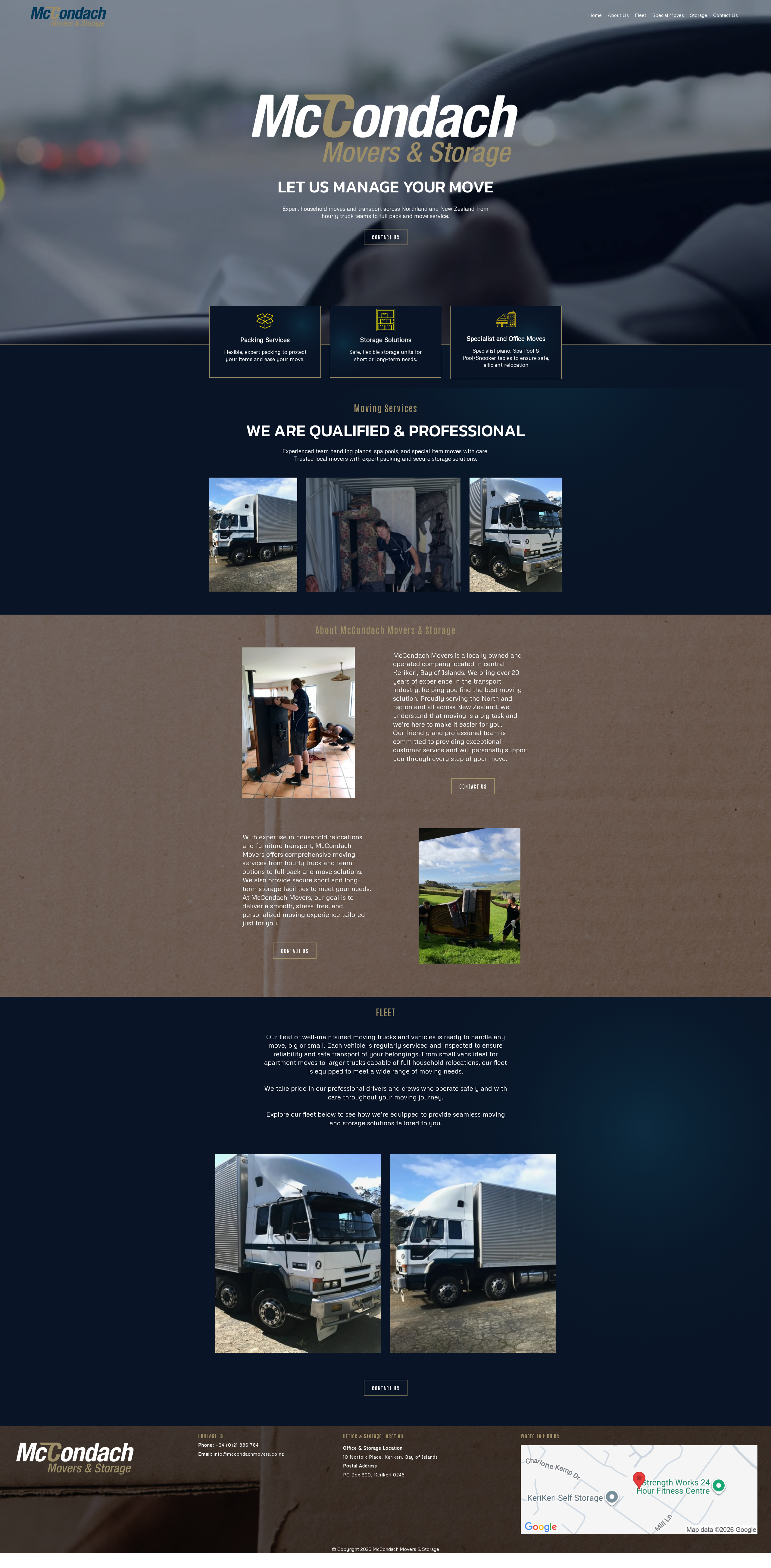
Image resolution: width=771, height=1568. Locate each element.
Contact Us (725, 15)
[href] (639, 1489)
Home (595, 15)
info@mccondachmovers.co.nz (241, 1454)
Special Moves (668, 15)
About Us (618, 15)
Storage (698, 15)
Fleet (640, 15)
